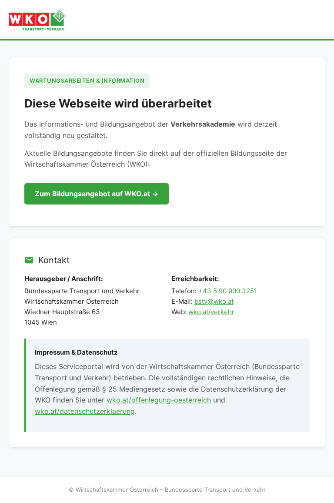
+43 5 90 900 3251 (227, 291)
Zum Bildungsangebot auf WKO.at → (96, 193)
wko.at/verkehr (211, 312)
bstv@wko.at (214, 301)
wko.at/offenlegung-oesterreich (159, 400)
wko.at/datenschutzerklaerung (85, 411)
